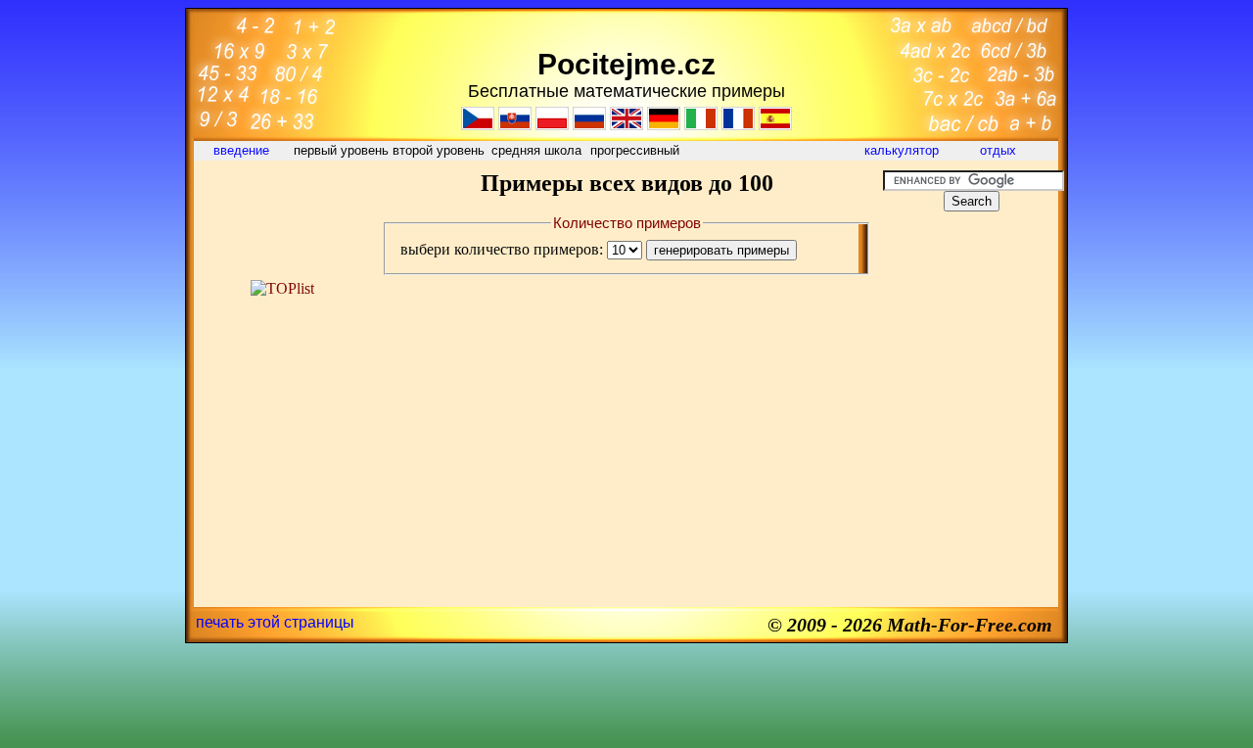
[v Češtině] (477, 125)
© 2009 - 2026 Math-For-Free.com (909, 624)
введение (243, 150)
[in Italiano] (701, 125)
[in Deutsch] (663, 125)
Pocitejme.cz (626, 64)
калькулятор (901, 150)
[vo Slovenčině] (515, 125)
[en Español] (775, 125)
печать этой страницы (275, 622)
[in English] (626, 125)
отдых (1000, 150)
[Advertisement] (282, 214)
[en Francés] (738, 125)
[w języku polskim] (552, 125)
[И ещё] (589, 125)
